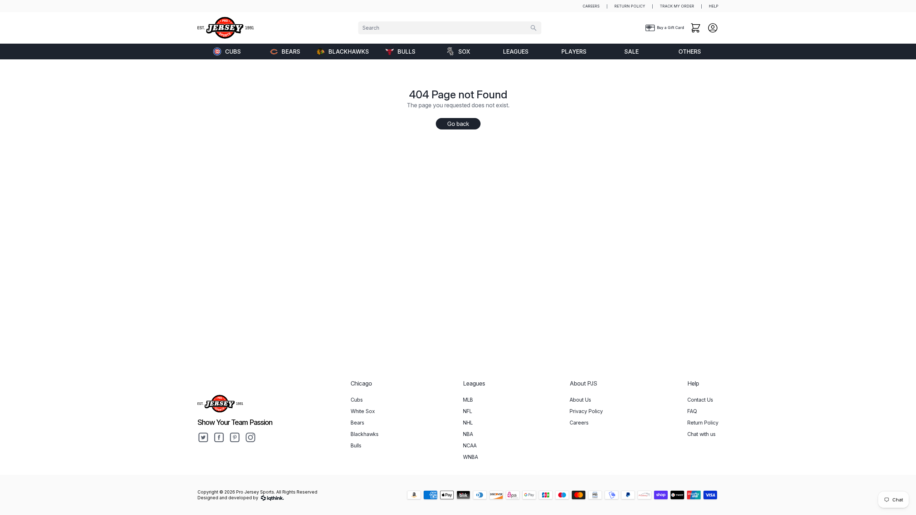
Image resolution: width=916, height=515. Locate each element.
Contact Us (700, 400)
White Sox (363, 411)
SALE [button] (631, 51)
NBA (468, 434)
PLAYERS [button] (573, 51)
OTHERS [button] (689, 51)
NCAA (470, 445)
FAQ (692, 411)
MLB (468, 400)
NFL (467, 411)
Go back (458, 123)
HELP (713, 6)
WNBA (470, 457)
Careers (579, 423)
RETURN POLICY (629, 6)
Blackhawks (348, 51)
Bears (291, 51)
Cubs (233, 51)
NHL (468, 423)
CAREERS (591, 6)
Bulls (406, 51)
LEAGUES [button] (515, 51)
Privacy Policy (586, 411)
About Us (580, 400)
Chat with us (701, 434)
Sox (464, 51)
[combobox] (449, 27)
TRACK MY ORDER (677, 6)
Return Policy (702, 423)
